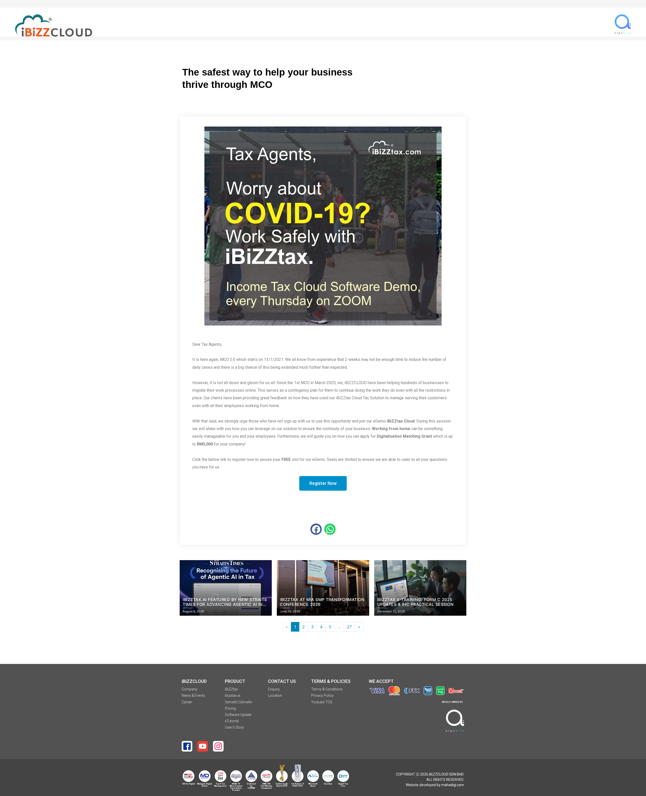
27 (349, 626)
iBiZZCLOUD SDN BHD (446, 774)
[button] (323, 483)
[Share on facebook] (316, 529)
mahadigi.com (452, 785)
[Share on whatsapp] (330, 529)
